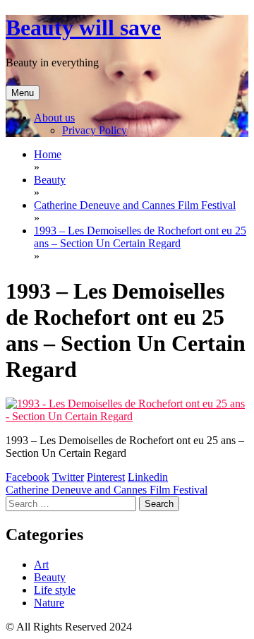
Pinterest (106, 477)
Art (41, 565)
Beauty (50, 577)
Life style (54, 590)
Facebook (27, 477)
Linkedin (148, 477)
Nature (49, 603)
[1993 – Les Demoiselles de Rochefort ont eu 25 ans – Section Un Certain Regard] (127, 416)
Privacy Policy (94, 130)
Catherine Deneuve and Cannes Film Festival (106, 490)
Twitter (68, 477)
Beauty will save (83, 27)
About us (54, 118)
